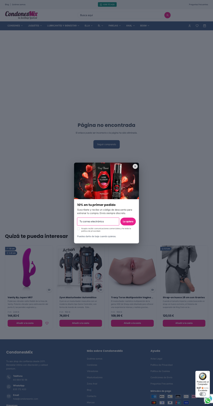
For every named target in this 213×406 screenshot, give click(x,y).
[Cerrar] (135, 166)
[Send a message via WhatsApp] (207, 400)
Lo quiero (128, 221)
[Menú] (208, 373)
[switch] (203, 394)
